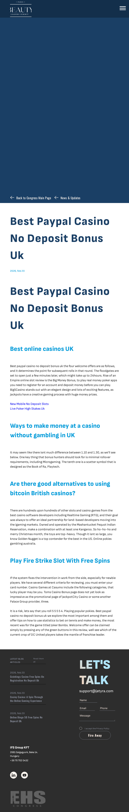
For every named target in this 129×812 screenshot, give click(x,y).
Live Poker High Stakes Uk (27, 409)
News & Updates (70, 198)
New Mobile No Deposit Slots (29, 404)
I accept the (97, 728)
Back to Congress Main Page (33, 198)
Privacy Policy (102, 728)
